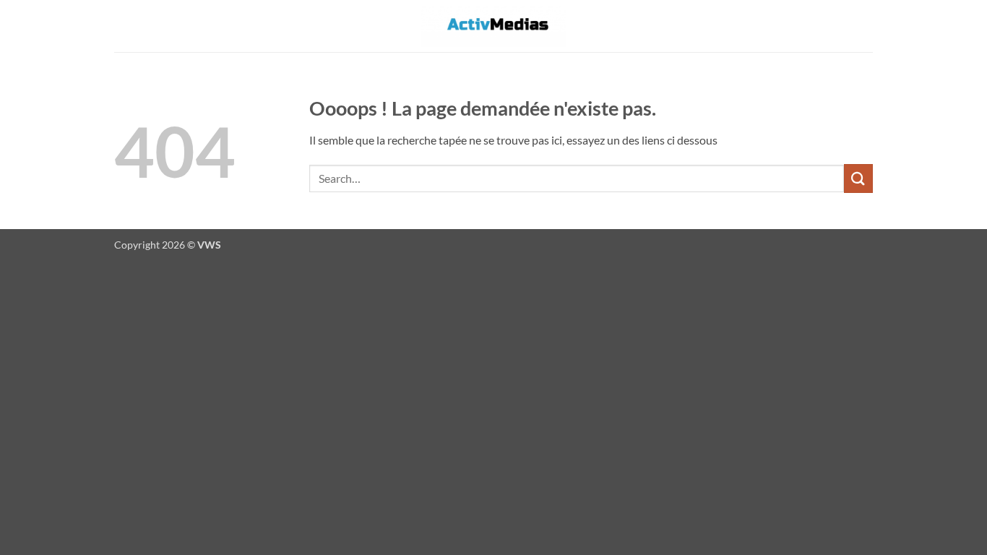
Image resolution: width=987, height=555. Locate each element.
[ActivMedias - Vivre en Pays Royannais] (493, 25)
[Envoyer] (858, 178)
